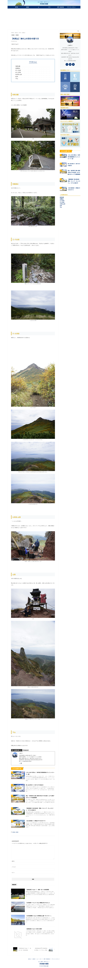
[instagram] (21, 763)
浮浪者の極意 (44, 4)
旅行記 (16, 7)
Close (35, 61)
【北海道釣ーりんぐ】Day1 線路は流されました (38, 902)
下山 (17, 78)
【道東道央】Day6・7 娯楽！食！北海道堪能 (37, 889)
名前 (13, 861)
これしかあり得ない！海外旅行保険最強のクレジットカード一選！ (74, 156)
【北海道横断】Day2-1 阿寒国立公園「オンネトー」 (39, 916)
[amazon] (73, 64)
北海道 (13, 832)
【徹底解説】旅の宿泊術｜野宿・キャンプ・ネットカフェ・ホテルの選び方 (74, 181)
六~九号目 (19, 72)
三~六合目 (19, 70)
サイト (13, 872)
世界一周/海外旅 (60, 7)
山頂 (17, 76)
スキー (49, 7)
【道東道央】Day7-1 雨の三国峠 (34, 929)
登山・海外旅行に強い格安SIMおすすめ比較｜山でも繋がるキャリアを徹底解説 (74, 172)
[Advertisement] (44, 18)
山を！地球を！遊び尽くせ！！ (44, 961)
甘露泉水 (18, 68)
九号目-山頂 (19, 74)
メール (14, 866)
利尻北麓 (18, 66)
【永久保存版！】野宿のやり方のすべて (36, 821)
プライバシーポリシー (71, 7)
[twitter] (19, 763)
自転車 (27, 7)
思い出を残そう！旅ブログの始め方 (34, 785)
